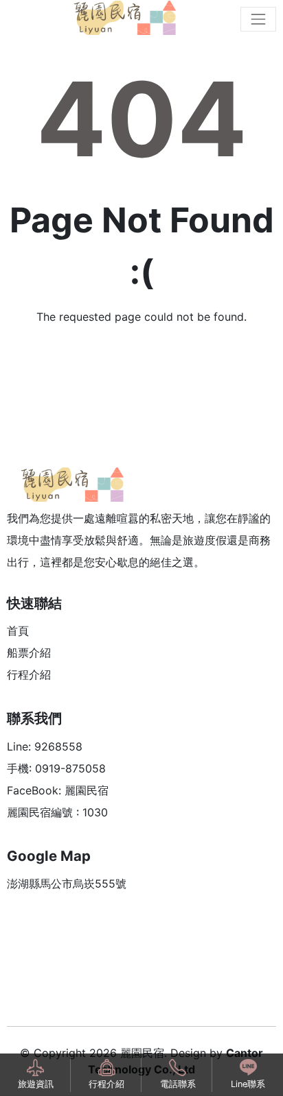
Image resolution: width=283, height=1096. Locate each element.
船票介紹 (29, 652)
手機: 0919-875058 (56, 768)
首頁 (18, 630)
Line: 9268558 (44, 746)
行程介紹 (29, 674)
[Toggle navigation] (258, 19)
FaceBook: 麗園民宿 (58, 790)
